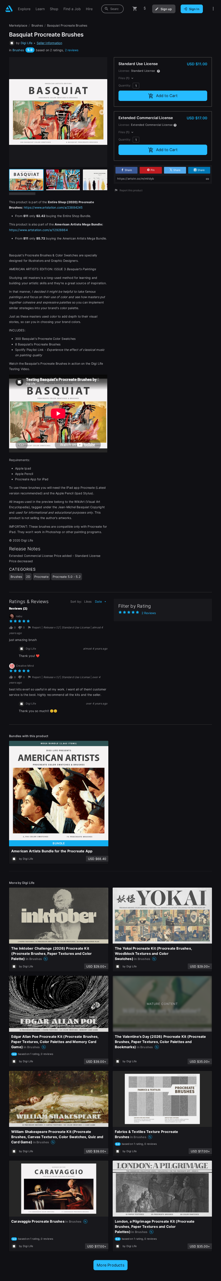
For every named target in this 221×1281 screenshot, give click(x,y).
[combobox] (112, 9)
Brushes (18, 50)
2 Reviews (149, 613)
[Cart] (134, 8)
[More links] (213, 8)
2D (28, 576)
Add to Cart (167, 95)
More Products (110, 1265)
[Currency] (145, 8)
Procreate (41, 576)
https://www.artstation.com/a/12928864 (38, 230)
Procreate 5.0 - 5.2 (67, 576)
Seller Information (49, 43)
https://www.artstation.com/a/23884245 (53, 207)
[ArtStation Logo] (9, 8)
